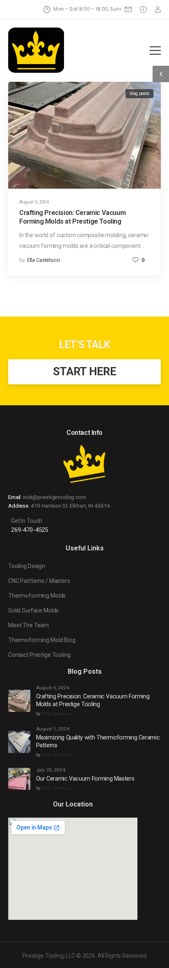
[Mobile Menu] (155, 50)
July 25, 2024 (50, 770)
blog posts (139, 93)
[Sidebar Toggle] (161, 74)
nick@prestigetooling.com (54, 497)
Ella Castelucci (43, 260)
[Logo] (36, 50)
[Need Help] (130, 9)
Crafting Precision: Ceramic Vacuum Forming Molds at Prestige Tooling (93, 700)
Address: (19, 505)
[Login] (158, 9)
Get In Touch (26, 520)
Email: (15, 497)
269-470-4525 (29, 530)
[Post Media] (84, 135)
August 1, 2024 (52, 729)
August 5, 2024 (34, 202)
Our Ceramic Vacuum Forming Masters (85, 778)
